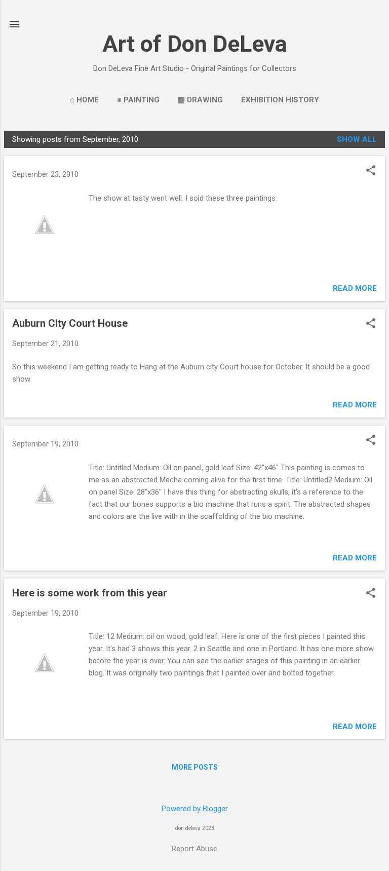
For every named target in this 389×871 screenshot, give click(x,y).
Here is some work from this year (89, 593)
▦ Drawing (200, 99)
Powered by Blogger (195, 808)
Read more (355, 288)
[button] (371, 171)
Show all (357, 139)
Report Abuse (194, 848)
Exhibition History (280, 99)
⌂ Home (84, 99)
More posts (195, 767)
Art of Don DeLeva (194, 43)
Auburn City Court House (70, 323)
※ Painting (138, 99)
